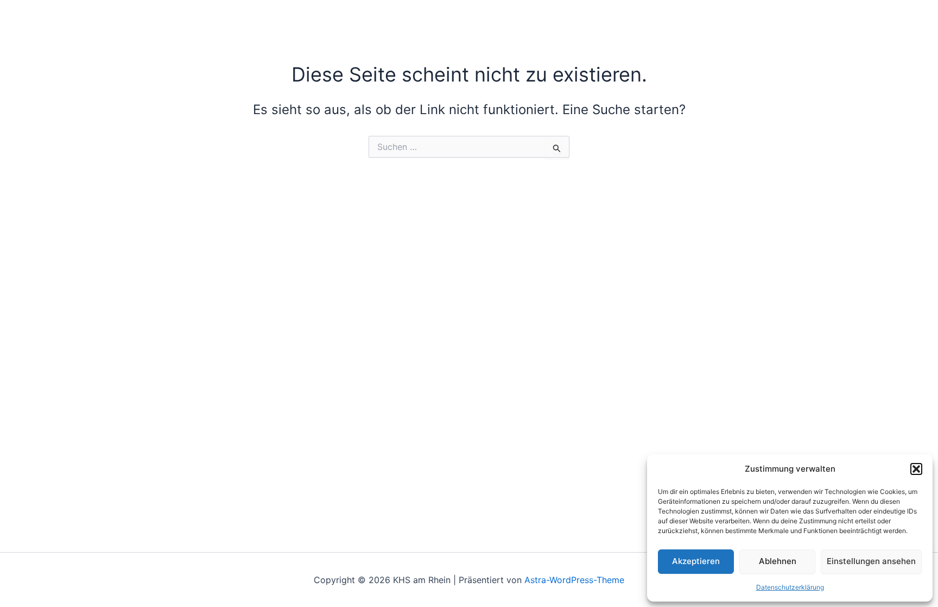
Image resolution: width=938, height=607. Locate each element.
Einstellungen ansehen (871, 561)
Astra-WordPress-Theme (574, 579)
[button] (916, 469)
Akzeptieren (696, 561)
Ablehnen (777, 561)
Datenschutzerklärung (790, 587)
